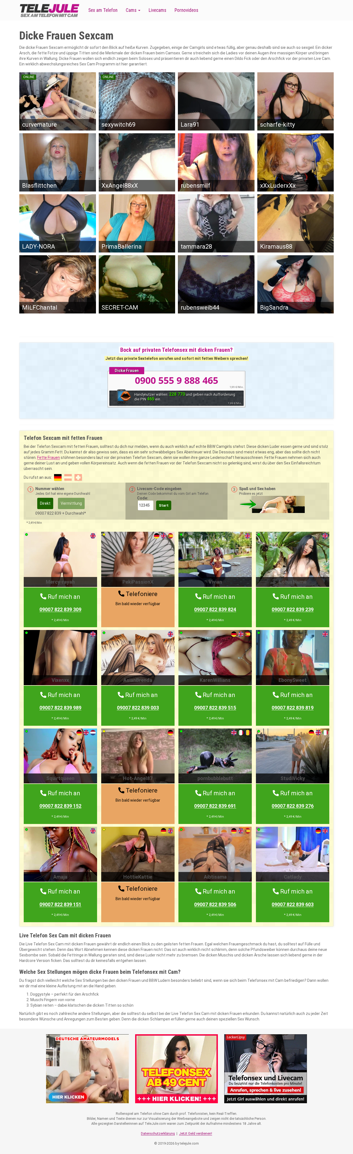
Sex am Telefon (102, 10)
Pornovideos (186, 10)
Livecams (157, 10)
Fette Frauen (48, 457)
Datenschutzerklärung (158, 1133)
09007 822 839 (60, 609)
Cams (132, 10)
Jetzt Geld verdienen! (195, 1133)
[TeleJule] (49, 10)
